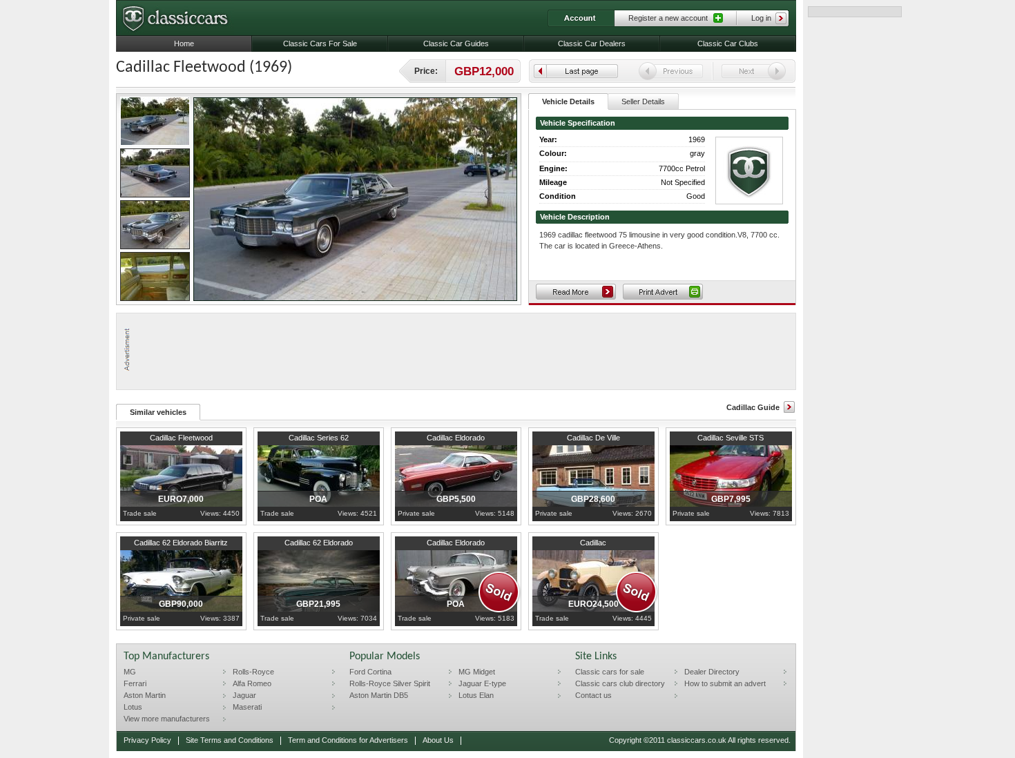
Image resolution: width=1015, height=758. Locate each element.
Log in (761, 18)
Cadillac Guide (753, 407)
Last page (576, 71)
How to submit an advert (725, 683)
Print (663, 292)
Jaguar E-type (482, 683)
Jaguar (244, 695)
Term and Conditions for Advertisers (348, 740)
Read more (576, 292)
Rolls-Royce (253, 672)
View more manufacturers (167, 719)
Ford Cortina (370, 672)
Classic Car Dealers (592, 43)
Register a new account (668, 18)
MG (130, 672)
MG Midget (476, 672)
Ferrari (135, 683)
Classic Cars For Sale (320, 43)
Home (184, 43)
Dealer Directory (712, 672)
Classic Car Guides (456, 43)
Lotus (133, 707)
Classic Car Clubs (727, 43)
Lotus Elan (476, 695)
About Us (438, 740)
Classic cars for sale (609, 672)
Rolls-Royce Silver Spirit (389, 683)
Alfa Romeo (252, 683)
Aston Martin (145, 695)
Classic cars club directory (620, 683)
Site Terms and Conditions (229, 740)
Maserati (247, 707)
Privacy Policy (147, 740)
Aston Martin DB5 (378, 695)
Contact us (593, 695)
